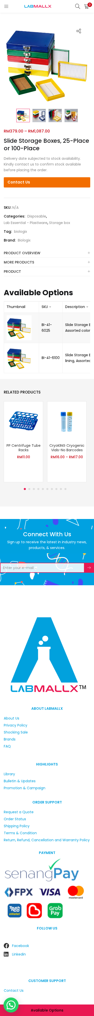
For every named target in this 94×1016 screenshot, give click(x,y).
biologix (20, 231)
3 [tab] (34, 489)
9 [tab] (61, 489)
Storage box (59, 222)
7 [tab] (52, 489)
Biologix (24, 240)
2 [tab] (29, 489)
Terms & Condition (20, 833)
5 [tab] (43, 489)
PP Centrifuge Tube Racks (24, 447)
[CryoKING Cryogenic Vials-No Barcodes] (66, 420)
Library (9, 774)
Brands (10, 739)
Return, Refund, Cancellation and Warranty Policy (47, 840)
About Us (11, 718)
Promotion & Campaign (24, 788)
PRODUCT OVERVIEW (22, 253)
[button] (86, 6)
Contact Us (19, 182)
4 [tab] (38, 489)
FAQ (7, 746)
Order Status (15, 819)
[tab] (47, 253)
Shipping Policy (17, 826)
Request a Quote (19, 812)
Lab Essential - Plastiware (25, 222)
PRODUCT (12, 271)
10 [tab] (65, 489)
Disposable (36, 216)
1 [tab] (25, 489)
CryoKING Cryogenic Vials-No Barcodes (66, 447)
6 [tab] (47, 489)
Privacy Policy (15, 725)
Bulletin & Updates (20, 781)
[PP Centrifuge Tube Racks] (23, 420)
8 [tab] (56, 489)
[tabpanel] (23, 442)
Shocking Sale (16, 732)
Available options (47, 1010)
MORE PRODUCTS (19, 262)
